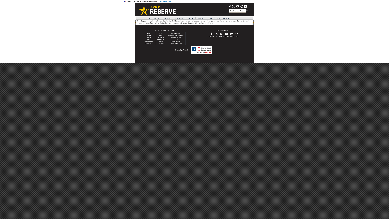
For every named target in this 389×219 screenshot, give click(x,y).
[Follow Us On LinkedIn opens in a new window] (231, 34)
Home (149, 18)
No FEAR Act (161, 37)
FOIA (160, 33)
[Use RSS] (236, 34)
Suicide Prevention (175, 41)
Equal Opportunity (175, 33)
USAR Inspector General (176, 43)
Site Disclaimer (148, 43)
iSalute (160, 35)
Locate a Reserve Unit (223, 18)
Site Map (149, 35)
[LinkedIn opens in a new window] (245, 6)
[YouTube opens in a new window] (237, 6)
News (210, 18)
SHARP (176, 39)
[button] (166, 2)
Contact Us (149, 39)
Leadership (167, 18)
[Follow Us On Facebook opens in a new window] (211, 34)
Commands (179, 18)
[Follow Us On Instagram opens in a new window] (221, 34)
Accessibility (149, 37)
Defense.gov (161, 43)
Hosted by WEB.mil (181, 50)
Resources (200, 18)
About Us (156, 18)
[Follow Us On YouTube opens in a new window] (226, 34)
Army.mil (161, 41)
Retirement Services (176, 37)
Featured (190, 18)
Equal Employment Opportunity (175, 35)
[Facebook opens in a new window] (230, 6)
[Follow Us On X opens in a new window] (216, 34)
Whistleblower (160, 39)
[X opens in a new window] (233, 6)
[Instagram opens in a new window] (241, 6)
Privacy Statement (148, 41)
